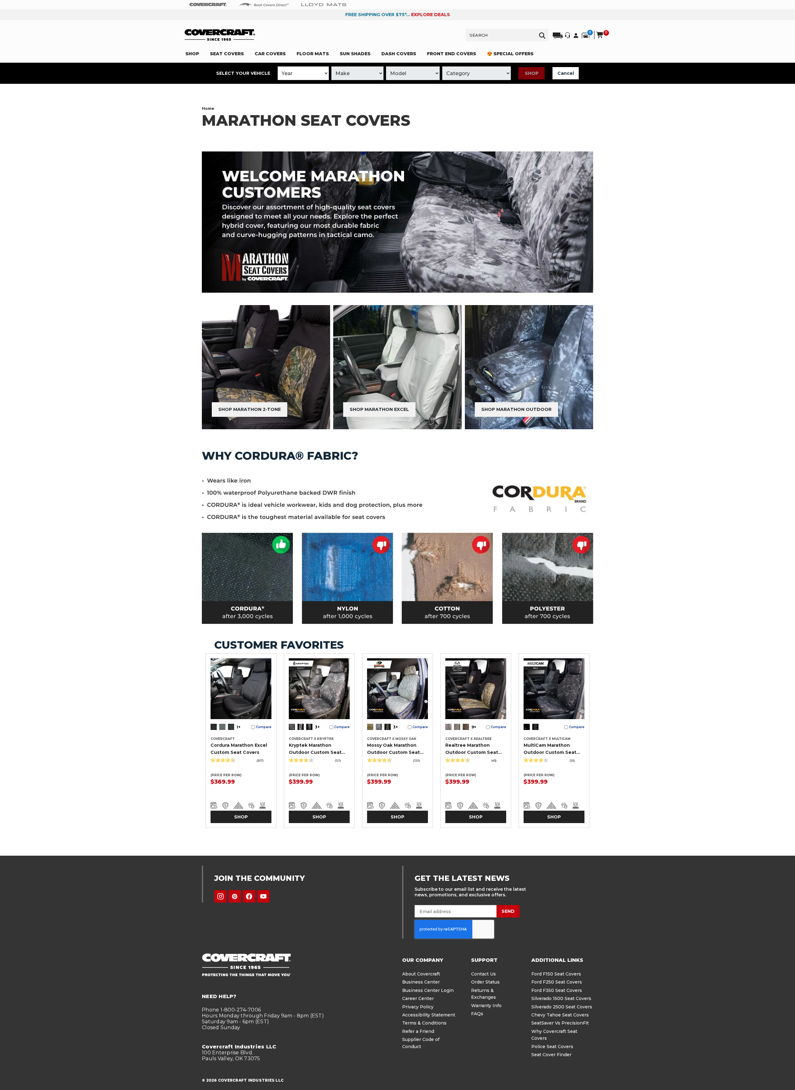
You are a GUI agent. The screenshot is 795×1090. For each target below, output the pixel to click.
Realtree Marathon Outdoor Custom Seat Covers (471, 748)
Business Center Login (428, 990)
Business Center (421, 982)
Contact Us (483, 974)
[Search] (542, 35)
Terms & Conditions (424, 1023)
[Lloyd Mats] (323, 4)
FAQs (477, 1013)
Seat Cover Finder (551, 1054)
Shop (531, 73)
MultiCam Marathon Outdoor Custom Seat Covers (550, 748)
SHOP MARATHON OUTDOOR (516, 409)
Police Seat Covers (552, 1046)
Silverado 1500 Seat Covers (561, 998)
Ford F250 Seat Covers (556, 982)
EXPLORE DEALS (430, 14)
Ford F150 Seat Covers (556, 974)
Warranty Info (486, 1005)
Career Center (418, 998)
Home (208, 108)
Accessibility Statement (428, 1015)
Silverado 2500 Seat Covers (561, 1007)
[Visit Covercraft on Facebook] (249, 896)
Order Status (485, 982)
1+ (238, 727)
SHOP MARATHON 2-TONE (249, 409)
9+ (473, 727)
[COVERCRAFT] (220, 35)
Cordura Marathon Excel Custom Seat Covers (239, 748)
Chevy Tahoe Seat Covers (560, 1015)
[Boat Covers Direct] (264, 4)
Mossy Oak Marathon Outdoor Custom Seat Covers (393, 748)
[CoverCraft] (208, 4)
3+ (317, 727)
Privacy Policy (418, 1007)
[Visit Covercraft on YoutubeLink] (263, 896)
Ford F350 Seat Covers (556, 990)
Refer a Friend (418, 1031)
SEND (508, 911)
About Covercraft (421, 974)
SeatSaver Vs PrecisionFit (560, 1023)
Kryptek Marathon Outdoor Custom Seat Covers (315, 748)
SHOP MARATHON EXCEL (379, 409)
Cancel (565, 73)
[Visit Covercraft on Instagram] (220, 896)
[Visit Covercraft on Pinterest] (235, 896)
